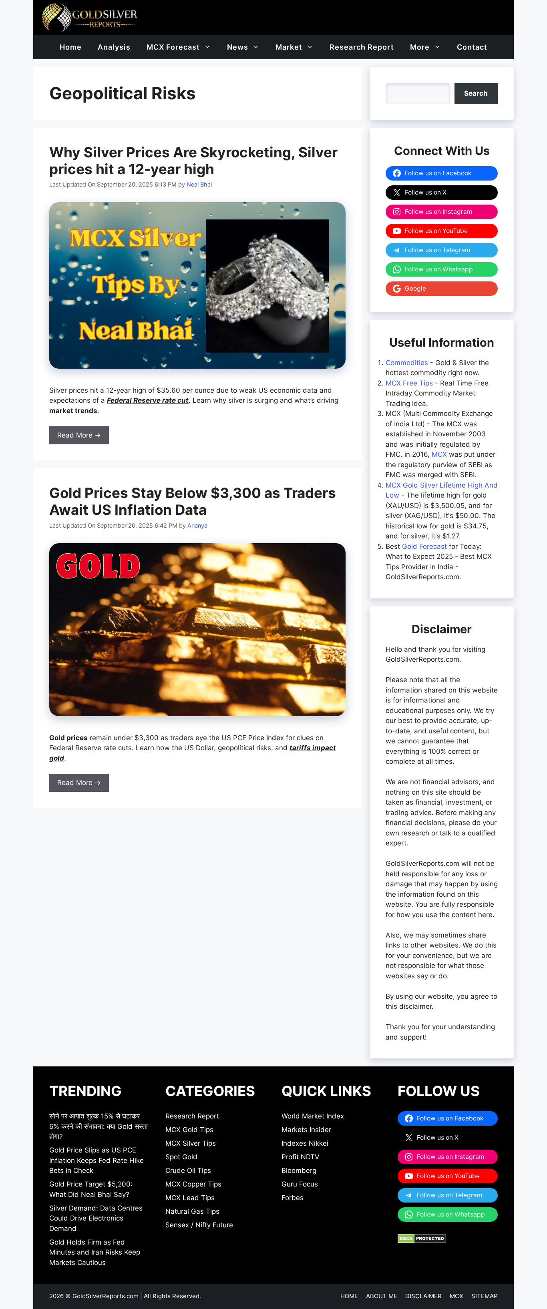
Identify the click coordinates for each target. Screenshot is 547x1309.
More (420, 47)
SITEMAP (484, 1296)
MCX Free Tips (409, 383)
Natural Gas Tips (192, 1211)
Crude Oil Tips (188, 1170)
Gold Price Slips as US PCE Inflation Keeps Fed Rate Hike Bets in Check (96, 1160)
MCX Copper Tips (193, 1184)
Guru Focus (300, 1184)
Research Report (362, 47)
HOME (349, 1296)
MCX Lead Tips (190, 1198)
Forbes (293, 1198)
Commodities (407, 363)
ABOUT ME (381, 1296)
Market (289, 47)
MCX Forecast (173, 47)
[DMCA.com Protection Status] (422, 1241)
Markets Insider (306, 1130)
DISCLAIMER (423, 1296)
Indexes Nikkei (305, 1143)
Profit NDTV (301, 1157)
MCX (439, 454)
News (237, 47)
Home (71, 47)
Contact (472, 47)
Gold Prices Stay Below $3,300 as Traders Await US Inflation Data (192, 501)
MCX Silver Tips (190, 1143)
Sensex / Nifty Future (199, 1225)
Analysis (114, 47)
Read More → (79, 435)
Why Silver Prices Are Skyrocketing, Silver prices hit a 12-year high (193, 160)
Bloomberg (299, 1170)
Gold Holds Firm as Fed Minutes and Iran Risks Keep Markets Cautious (94, 1252)
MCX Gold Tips (189, 1130)
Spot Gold (181, 1157)
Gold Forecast (424, 546)
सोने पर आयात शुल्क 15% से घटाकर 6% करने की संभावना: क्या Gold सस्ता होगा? (98, 1126)
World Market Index (313, 1116)
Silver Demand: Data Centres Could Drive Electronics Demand (96, 1218)
